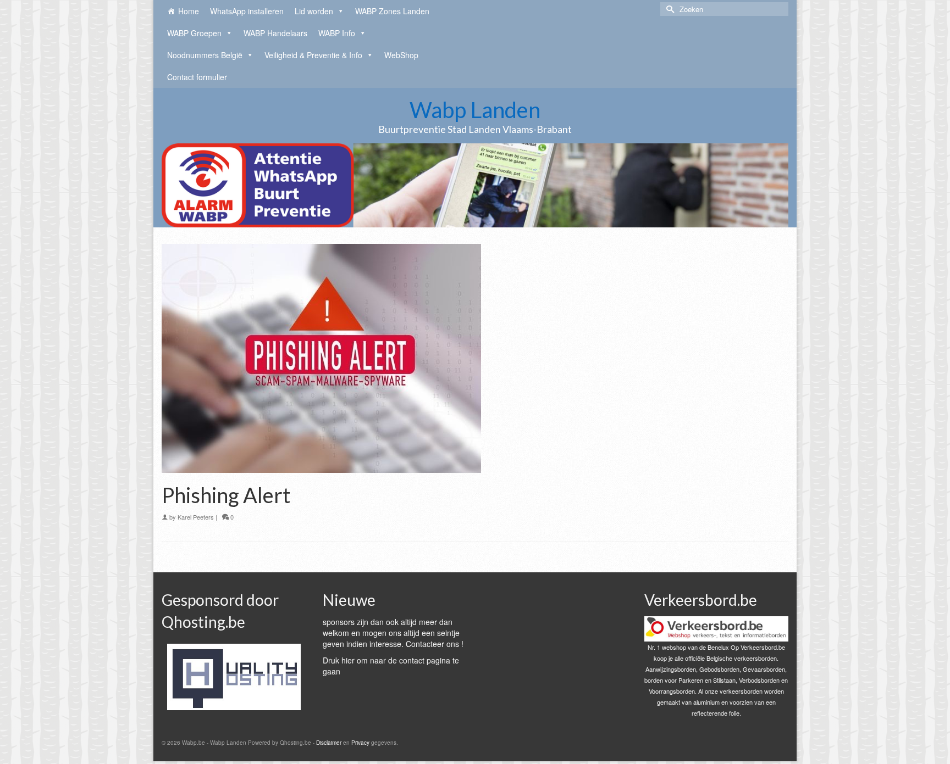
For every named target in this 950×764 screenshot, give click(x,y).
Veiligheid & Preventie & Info (313, 54)
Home (188, 10)
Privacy (360, 742)
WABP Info (336, 32)
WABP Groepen (194, 32)
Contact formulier (197, 76)
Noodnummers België (204, 54)
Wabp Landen (475, 110)
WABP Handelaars (275, 32)
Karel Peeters (196, 516)
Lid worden (314, 10)
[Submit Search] (668, 9)
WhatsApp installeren (247, 10)
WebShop (401, 54)
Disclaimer (328, 742)
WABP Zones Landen (392, 10)
